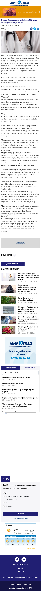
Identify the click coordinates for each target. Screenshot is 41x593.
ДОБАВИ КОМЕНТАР (12, 264)
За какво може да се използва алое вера (25, 299)
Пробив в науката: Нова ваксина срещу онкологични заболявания (28, 319)
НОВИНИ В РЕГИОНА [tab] (11, 367)
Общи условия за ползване (20, 585)
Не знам (8, 506)
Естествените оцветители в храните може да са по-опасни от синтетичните (27, 288)
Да (6, 493)
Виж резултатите (20, 519)
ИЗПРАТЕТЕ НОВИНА (20, 565)
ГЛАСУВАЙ (20, 514)
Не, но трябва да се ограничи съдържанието (17, 497)
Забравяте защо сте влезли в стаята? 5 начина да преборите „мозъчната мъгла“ (28, 276)
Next (40, 12)
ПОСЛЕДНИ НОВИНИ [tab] (30, 367)
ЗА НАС (20, 568)
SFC (30, 588)
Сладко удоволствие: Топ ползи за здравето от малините (28, 329)
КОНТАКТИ (20, 571)
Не (6, 503)
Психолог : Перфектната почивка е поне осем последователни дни (28, 309)
